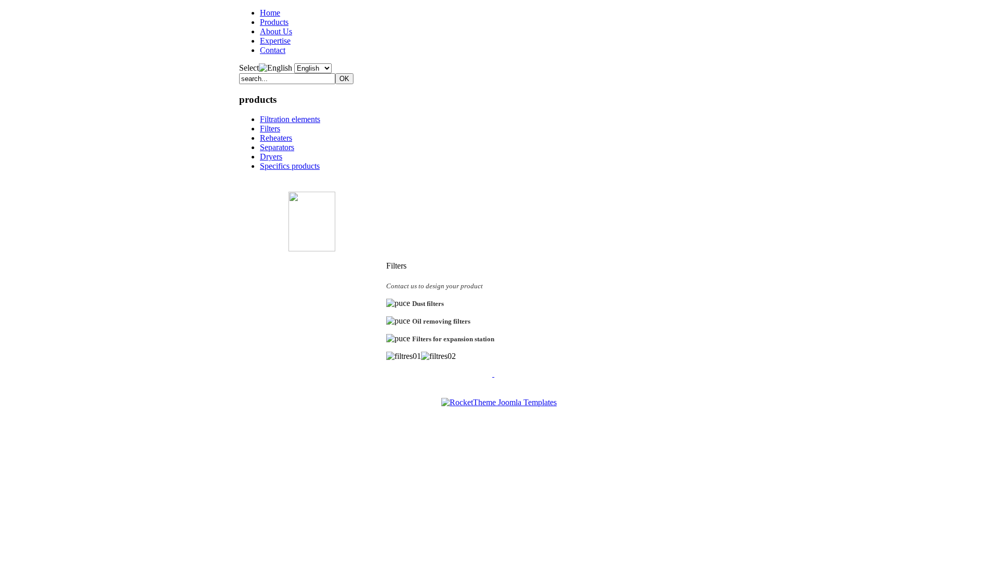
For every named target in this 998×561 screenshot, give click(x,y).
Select (249, 67)
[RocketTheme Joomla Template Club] (499, 402)
